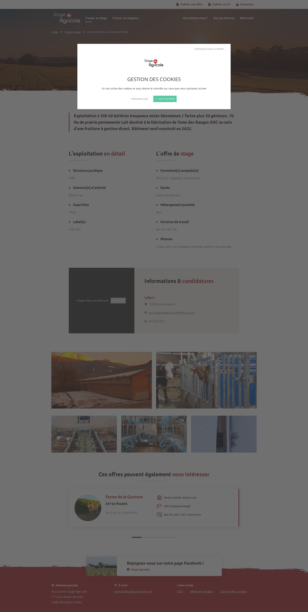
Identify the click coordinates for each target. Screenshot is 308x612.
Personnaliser (139, 98)
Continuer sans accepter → (210, 49)
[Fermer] (154, 306)
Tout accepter (166, 98)
